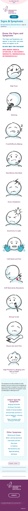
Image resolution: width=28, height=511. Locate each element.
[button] (23, 12)
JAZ (26, 508)
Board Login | (7, 504)
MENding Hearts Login (15, 504)
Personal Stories (5, 24)
